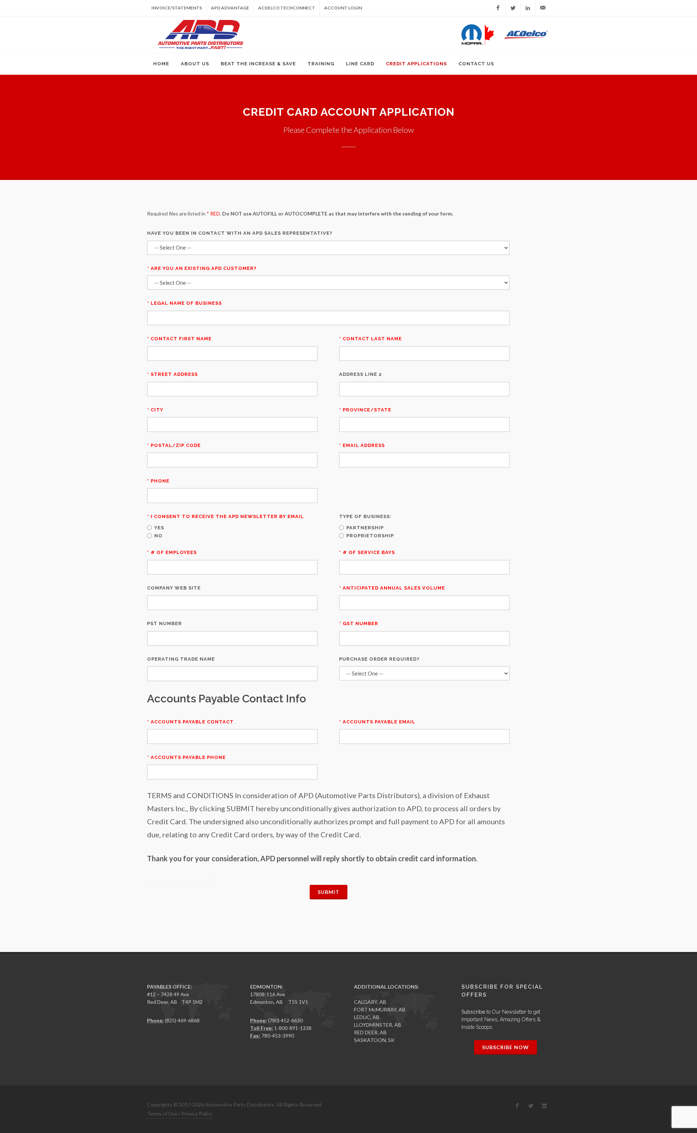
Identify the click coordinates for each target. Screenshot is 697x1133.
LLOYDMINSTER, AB (377, 1025)
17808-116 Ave (267, 994)
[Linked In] (528, 8)
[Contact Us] (542, 8)
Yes (159, 527)
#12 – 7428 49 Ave (168, 994)
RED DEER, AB (370, 1032)
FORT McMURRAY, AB (379, 1009)
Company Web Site (174, 588)
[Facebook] (498, 8)
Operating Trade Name (181, 659)
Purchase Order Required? (379, 659)
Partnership (365, 527)
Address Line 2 (360, 374)
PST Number (164, 623)
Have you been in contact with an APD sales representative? (240, 233)
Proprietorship (370, 535)
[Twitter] (513, 8)
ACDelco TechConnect (286, 8)
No (158, 535)
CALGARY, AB (370, 1002)
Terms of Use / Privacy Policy (179, 1114)
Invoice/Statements (176, 8)
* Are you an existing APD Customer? (202, 268)
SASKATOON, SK (374, 1040)
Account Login (343, 8)
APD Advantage (230, 8)
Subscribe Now (505, 1047)
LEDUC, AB (366, 1017)
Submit (328, 892)
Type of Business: (365, 516)
